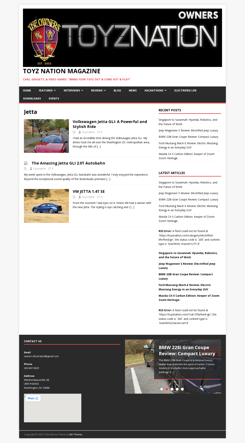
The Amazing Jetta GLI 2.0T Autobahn (68, 163)
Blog (117, 90)
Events (54, 98)
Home (27, 90)
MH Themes (75, 434)
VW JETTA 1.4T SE (89, 191)
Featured (46, 90)
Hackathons (154, 90)
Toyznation (88, 132)
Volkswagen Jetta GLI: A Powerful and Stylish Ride (110, 124)
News (133, 90)
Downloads (32, 98)
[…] (99, 146)
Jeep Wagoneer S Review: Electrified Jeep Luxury (188, 130)
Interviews (72, 90)
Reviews (97, 90)
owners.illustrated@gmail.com (41, 356)
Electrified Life (185, 90)
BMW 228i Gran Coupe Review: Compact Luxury (188, 136)
